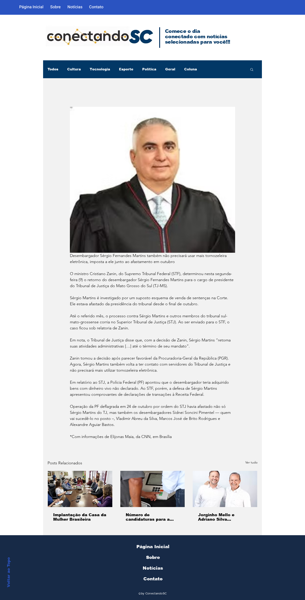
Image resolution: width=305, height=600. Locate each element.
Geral (170, 69)
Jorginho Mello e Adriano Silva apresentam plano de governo (221, 517)
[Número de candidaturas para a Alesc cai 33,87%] (152, 489)
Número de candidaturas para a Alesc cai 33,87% (148, 517)
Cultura (74, 69)
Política (149, 69)
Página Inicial (152, 546)
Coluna (190, 69)
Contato (153, 578)
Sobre (153, 557)
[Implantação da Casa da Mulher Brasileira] (80, 489)
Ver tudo (251, 462)
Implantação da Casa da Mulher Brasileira (79, 517)
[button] (252, 69)
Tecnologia (100, 69)
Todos (53, 69)
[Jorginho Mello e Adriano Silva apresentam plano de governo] (225, 489)
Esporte (126, 69)
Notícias (153, 568)
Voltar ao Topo (8, 572)
